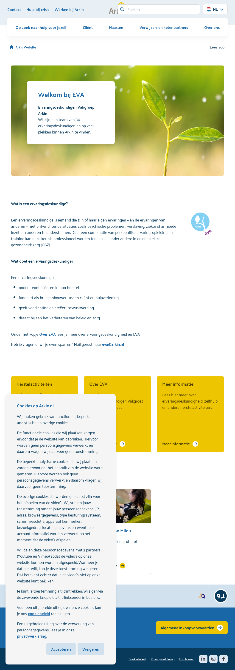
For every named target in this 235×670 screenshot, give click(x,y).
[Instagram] (213, 659)
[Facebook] (223, 659)
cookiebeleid (39, 613)
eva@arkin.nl (113, 344)
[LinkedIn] (203, 659)
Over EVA (47, 334)
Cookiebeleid (137, 659)
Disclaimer (186, 659)
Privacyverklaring (163, 659)
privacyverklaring (31, 635)
